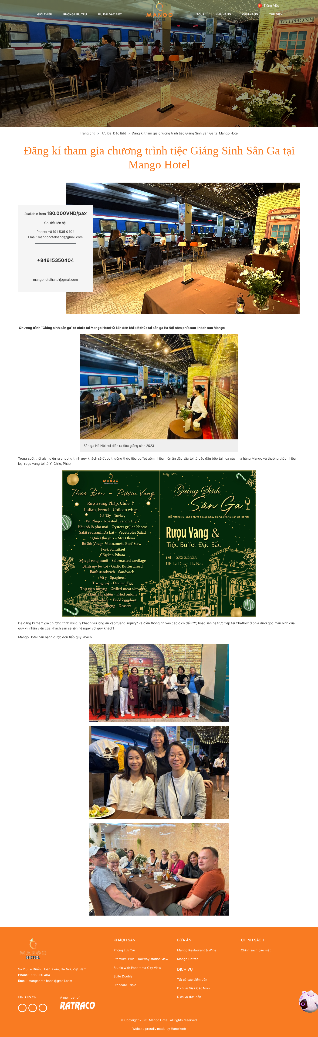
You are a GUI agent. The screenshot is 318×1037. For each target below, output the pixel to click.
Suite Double (123, 976)
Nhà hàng (223, 14)
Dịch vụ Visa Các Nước (194, 988)
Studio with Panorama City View (137, 968)
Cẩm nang (250, 14)
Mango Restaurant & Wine (196, 950)
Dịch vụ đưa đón (189, 997)
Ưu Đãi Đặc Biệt (110, 14)
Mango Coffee (188, 959)
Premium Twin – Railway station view (141, 959)
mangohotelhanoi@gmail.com (55, 279)
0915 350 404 (40, 975)
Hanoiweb (178, 1028)
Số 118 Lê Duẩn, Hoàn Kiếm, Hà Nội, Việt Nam (52, 969)
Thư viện (276, 14)
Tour (200, 14)
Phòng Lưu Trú (75, 14)
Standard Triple (125, 985)
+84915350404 (55, 260)
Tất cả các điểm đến (192, 979)
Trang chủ (87, 133)
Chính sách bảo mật (256, 950)
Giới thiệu (44, 14)
